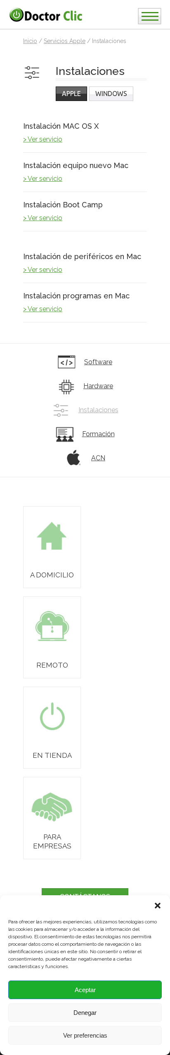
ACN (98, 458)
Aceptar (85, 989)
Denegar (85, 1012)
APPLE (71, 93)
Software (98, 362)
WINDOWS (111, 93)
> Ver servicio (42, 139)
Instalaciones (98, 410)
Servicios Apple (64, 41)
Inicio (30, 41)
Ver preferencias (85, 1035)
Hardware (98, 386)
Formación (98, 434)
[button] (157, 905)
